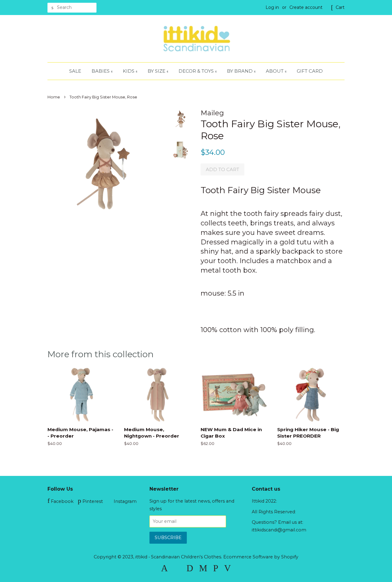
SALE (75, 71)
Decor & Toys (197, 71)
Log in (272, 7)
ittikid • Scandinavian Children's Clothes (178, 557)
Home (53, 97)
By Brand (240, 71)
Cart (340, 7)
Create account (305, 7)
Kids (129, 71)
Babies (101, 71)
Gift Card (310, 71)
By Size (157, 71)
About (275, 71)
